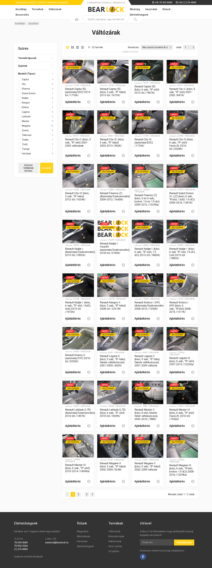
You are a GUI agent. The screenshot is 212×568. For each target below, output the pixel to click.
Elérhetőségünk (85, 546)
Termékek (37, 9)
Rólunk (166, 9)
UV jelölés (113, 551)
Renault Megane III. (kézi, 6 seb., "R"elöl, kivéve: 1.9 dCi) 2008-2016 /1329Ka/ (181, 470)
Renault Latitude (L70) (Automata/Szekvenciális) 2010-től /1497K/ (80, 413)
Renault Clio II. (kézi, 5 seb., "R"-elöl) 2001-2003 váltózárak (78, 142)
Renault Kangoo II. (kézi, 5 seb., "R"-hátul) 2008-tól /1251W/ (113, 305)
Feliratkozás (184, 542)
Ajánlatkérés (72, 101)
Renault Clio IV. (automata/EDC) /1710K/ (143, 142)
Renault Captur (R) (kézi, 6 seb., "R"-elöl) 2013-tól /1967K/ (146, 89)
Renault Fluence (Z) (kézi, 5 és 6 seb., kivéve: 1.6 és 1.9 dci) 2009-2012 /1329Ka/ (146, 200)
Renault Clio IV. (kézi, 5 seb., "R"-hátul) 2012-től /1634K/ (77, 196)
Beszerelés (22, 14)
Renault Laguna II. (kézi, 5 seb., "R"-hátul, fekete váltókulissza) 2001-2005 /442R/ (112, 361)
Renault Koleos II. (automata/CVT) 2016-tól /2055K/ (78, 358)
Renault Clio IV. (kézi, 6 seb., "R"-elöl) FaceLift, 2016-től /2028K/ (181, 144)
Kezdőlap (21, 9)
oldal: (179, 47)
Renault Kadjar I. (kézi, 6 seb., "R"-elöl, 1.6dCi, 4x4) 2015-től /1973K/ (78, 307)
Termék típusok (27, 58)
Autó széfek (115, 546)
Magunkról (82, 531)
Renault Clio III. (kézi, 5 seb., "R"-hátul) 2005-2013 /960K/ (112, 142)
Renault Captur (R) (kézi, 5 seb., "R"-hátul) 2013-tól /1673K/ (113, 92)
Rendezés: (133, 47)
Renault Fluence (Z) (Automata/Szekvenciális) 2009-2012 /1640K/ (115, 196)
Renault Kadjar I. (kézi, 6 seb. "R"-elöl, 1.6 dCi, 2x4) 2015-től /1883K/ (182, 253)
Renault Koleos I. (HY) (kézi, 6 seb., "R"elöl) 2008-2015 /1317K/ (180, 307)
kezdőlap (20, 23)
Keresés (46, 168)
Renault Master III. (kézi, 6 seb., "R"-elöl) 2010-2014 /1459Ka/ (77, 468)
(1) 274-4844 (21, 549)
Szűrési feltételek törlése (28, 168)
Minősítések (83, 536)
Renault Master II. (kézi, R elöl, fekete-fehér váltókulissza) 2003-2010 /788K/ (146, 414)
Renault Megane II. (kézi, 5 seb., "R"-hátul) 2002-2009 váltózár (147, 466)
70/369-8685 (21, 542)
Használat (151, 9)
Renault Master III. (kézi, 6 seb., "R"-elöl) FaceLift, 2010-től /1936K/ (181, 414)
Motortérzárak (116, 536)
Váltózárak (55, 9)
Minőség (135, 9)
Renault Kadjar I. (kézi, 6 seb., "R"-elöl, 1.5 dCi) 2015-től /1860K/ (147, 252)
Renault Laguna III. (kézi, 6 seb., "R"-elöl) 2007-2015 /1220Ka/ (181, 361)
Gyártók (22, 65)
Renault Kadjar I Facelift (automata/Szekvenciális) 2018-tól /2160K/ (115, 248)
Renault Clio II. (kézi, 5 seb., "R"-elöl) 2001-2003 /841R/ (182, 92)
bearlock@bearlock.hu (57, 542)
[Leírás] (89, 102)
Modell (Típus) (26, 73)
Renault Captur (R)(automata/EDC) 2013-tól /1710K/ (78, 92)
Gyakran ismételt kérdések (28, 556)
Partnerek (82, 541)
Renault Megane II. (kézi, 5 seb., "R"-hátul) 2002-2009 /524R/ (113, 466)
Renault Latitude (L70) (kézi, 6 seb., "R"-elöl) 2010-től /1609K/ (112, 413)
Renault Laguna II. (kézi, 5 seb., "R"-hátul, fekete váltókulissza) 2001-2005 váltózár (147, 361)
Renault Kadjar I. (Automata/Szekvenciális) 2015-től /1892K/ (80, 252)
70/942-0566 (21, 545)
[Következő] (92, 494)
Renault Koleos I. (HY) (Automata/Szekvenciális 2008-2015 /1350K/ (149, 305)
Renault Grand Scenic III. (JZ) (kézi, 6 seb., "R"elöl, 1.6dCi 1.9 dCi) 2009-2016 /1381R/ (182, 198)
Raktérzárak (114, 541)
